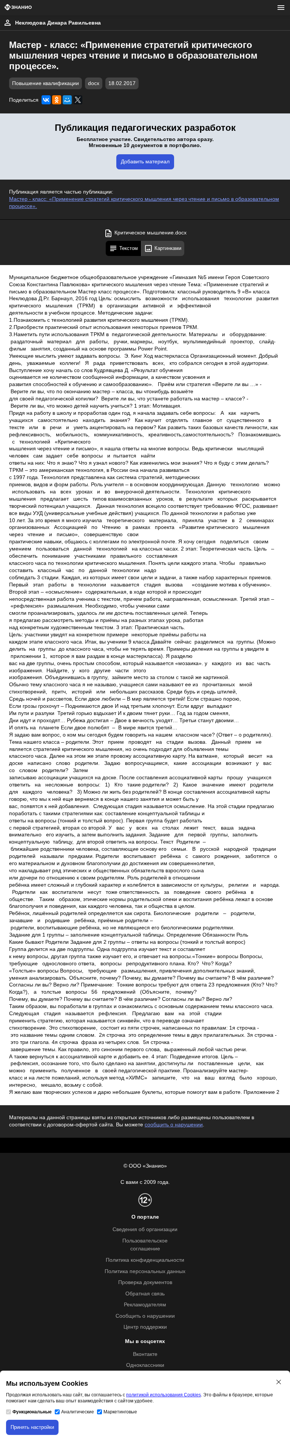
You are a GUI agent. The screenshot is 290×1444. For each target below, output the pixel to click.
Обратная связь (145, 1294)
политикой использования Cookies (163, 1394)
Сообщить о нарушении (145, 1316)
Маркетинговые (120, 1412)
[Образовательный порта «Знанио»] (18, 7)
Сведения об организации (145, 1229)
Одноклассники (145, 1365)
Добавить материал (145, 161)
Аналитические (77, 1412)
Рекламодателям (145, 1305)
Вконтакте (145, 1354)
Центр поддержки (145, 1327)
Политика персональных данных (145, 1271)
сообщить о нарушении (174, 1125)
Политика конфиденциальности (145, 1260)
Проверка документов (145, 1282)
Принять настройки (32, 1427)
